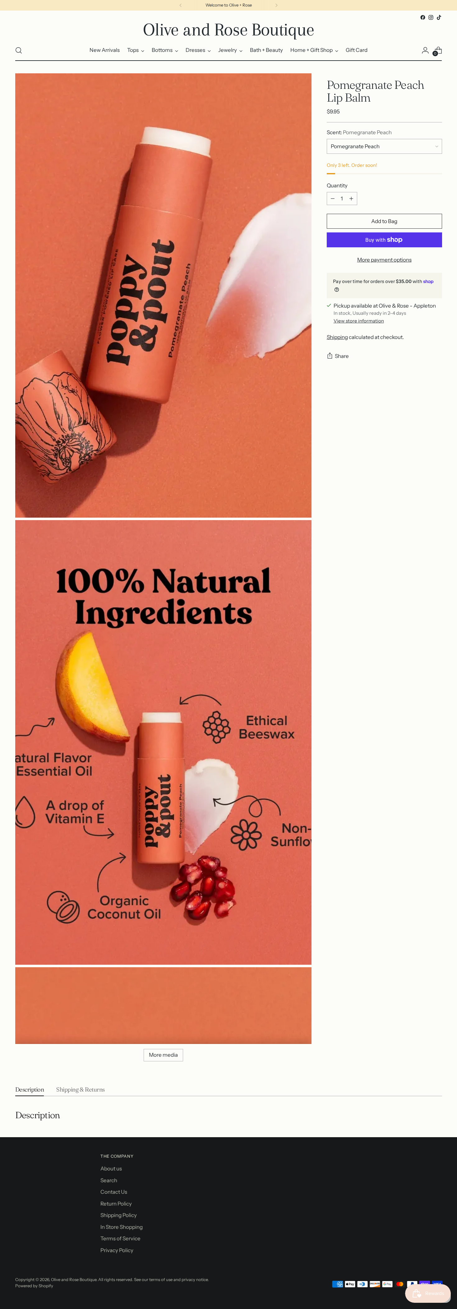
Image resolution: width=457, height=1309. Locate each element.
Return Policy (116, 1204)
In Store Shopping (121, 1227)
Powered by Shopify (34, 1285)
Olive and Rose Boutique (73, 1279)
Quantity (337, 185)
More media (163, 1055)
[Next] (276, 5)
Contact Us (113, 1192)
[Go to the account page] (425, 50)
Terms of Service (120, 1238)
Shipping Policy (118, 1215)
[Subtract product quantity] (332, 198)
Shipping (337, 337)
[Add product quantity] (351, 198)
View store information (359, 321)
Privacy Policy (116, 1250)
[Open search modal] (18, 50)
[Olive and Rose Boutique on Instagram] (431, 17)
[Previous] (180, 5)
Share (342, 356)
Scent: (359, 132)
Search (108, 1180)
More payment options (384, 260)
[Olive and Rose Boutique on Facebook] (423, 17)
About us (111, 1168)
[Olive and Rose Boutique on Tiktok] (439, 17)
